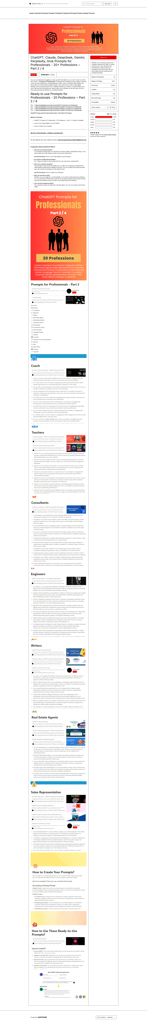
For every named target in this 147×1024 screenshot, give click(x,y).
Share (113, 107)
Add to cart (103, 57)
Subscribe (107, 3)
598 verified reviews (110, 134)
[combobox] (99, 107)
